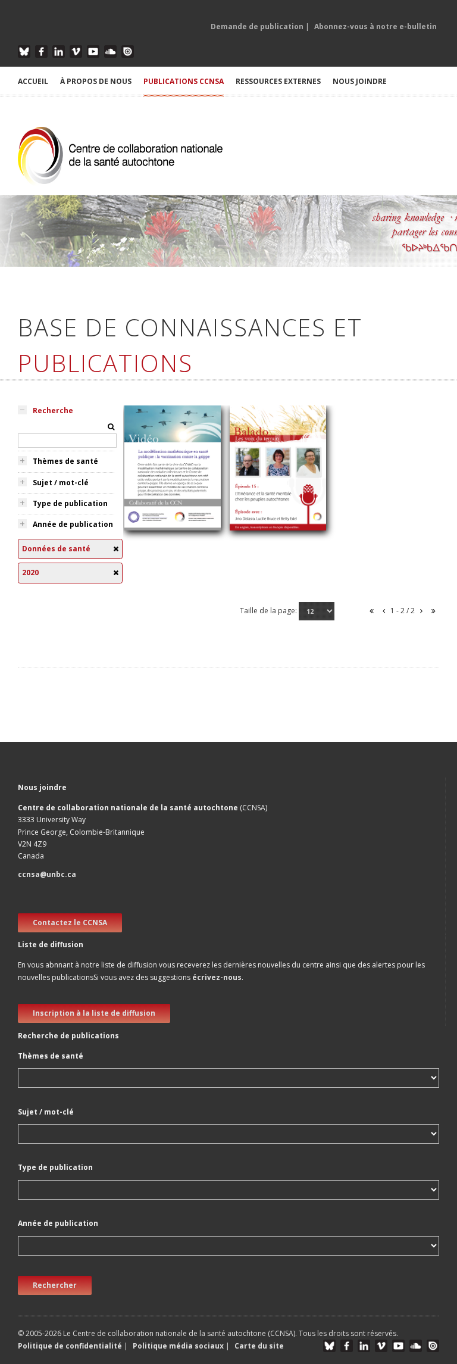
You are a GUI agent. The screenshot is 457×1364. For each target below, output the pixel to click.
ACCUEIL (33, 81)
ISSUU (127, 51)
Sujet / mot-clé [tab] (61, 482)
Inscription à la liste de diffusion (94, 1013)
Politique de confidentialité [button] (71, 1346)
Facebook (41, 51)
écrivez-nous (217, 977)
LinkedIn (58, 51)
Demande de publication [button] (257, 26)
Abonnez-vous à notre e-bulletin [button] (375, 26)
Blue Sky (24, 51)
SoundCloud (110, 51)
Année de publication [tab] (73, 524)
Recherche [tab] (53, 410)
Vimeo (76, 51)
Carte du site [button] (259, 1346)
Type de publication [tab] (70, 503)
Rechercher (55, 1285)
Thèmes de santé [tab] (65, 461)
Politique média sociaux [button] (178, 1346)
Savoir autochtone (271, 529)
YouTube (93, 51)
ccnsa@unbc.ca (47, 874)
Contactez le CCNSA (70, 922)
